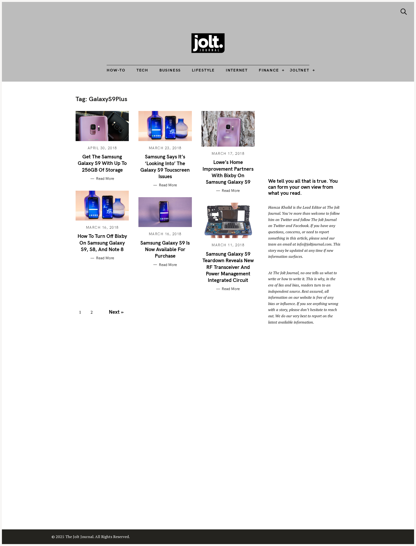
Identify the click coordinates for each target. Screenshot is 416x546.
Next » (116, 312)
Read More (105, 178)
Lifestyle (203, 70)
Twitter (286, 219)
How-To (116, 70)
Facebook (301, 225)
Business (170, 70)
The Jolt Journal (286, 272)
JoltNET (299, 70)
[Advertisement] (308, 128)
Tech (142, 70)
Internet (237, 70)
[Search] (404, 11)
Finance (269, 70)
